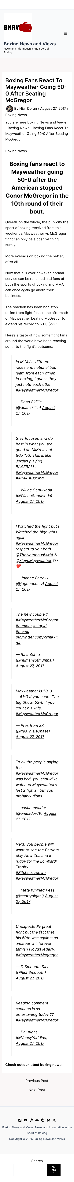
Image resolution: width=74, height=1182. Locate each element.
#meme (22, 631)
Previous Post (36, 1080)
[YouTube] (25, 1120)
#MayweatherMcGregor (37, 390)
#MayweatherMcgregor (37, 955)
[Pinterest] (42, 1120)
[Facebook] (20, 1120)
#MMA (22, 478)
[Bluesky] (48, 1120)
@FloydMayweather (33, 560)
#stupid (39, 626)
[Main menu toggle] (65, 33)
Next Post (37, 1089)
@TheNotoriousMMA (34, 555)
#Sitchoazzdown (31, 872)
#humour (24, 626)
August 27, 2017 (30, 501)
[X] (54, 1120)
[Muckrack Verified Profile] (31, 1120)
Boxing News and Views (30, 44)
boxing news (50, 1064)
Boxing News (16, 115)
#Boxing (36, 478)
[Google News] (37, 1120)
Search (37, 1161)
